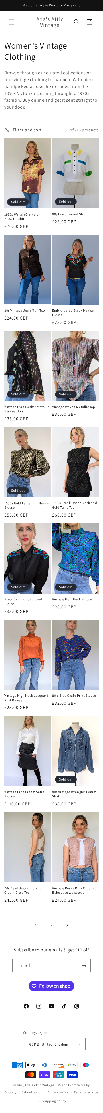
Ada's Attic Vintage (39, 1085)
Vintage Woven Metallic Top (73, 407)
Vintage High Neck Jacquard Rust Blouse (26, 697)
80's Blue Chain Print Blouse (74, 695)
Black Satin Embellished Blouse (23, 601)
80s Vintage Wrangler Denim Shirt (74, 794)
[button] (11, 22)
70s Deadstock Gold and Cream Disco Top (23, 890)
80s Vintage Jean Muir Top (24, 310)
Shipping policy (54, 1101)
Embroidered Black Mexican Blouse (74, 312)
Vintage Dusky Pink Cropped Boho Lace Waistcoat (74, 890)
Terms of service (86, 1092)
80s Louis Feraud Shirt (69, 214)
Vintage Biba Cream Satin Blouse (24, 794)
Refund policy (32, 1092)
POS (58, 1085)
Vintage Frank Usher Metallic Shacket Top (26, 409)
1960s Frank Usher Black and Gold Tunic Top (74, 505)
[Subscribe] (84, 965)
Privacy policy (58, 1092)
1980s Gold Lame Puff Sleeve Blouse (26, 505)
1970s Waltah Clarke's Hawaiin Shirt (21, 216)
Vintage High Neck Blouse (72, 599)
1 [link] (36, 925)
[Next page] (67, 925)
